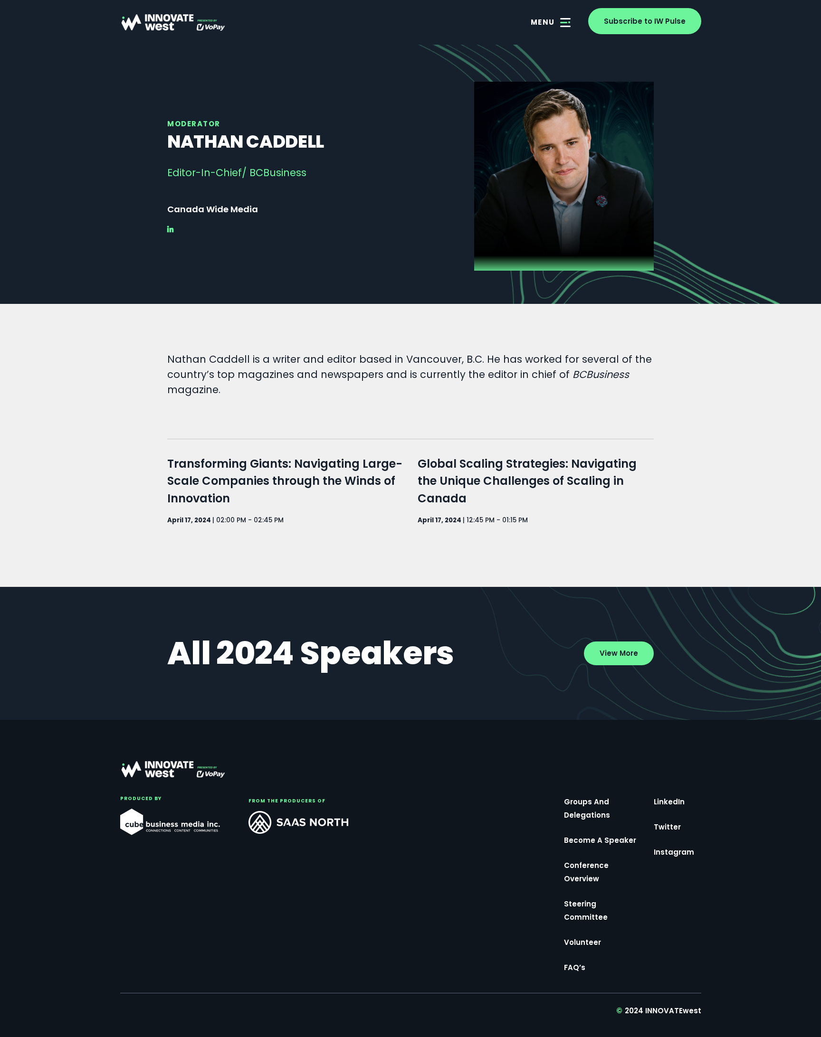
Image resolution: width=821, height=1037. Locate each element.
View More (619, 653)
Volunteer (582, 942)
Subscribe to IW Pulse (645, 21)
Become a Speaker (600, 840)
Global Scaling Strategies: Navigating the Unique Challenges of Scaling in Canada (527, 481)
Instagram (674, 852)
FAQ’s (574, 967)
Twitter (667, 827)
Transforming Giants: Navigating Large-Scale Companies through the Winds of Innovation (284, 481)
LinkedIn (669, 802)
